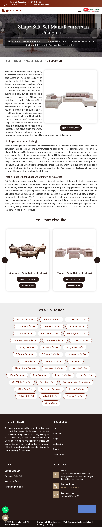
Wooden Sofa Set (25, 319)
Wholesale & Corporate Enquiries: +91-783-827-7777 (26, 5)
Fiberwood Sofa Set (14, 487)
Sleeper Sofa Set (75, 396)
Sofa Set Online (76, 326)
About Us (57, 433)
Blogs (55, 438)
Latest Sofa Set (77, 389)
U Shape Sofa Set (26, 326)
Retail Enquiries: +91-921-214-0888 (26, 2)
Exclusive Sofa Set (55, 340)
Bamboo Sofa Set (53, 361)
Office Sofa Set (24, 389)
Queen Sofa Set (80, 340)
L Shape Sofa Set (76, 319)
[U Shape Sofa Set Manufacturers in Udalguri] (70, 96)
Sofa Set (18, 61)
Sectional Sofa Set (54, 368)
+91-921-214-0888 (70, 487)
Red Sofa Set (85, 375)
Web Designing (69, 522)
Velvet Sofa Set (50, 396)
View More (29, 285)
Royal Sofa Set (50, 347)
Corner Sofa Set (25, 333)
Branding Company (45, 524)
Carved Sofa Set (12, 471)
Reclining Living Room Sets (76, 382)
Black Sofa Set (79, 368)
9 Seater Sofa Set (77, 354)
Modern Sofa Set (35, 61)
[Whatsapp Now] (5, 509)
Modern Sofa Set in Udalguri (74, 273)
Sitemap (56, 449)
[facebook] (87, 509)
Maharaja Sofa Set (76, 333)
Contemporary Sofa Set (25, 340)
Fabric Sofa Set (26, 396)
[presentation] (5, 260)
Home (7, 61)
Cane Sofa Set (29, 361)
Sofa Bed (75, 361)
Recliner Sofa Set (49, 333)
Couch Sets (51, 403)
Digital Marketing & (85, 522)
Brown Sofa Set (63, 375)
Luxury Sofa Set (27, 347)
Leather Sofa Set (52, 326)
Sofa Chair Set (47, 382)
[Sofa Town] (91, 10)
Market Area (58, 454)
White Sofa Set (17, 375)
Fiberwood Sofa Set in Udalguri (27, 273)
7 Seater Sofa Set (51, 354)
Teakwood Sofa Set (51, 389)
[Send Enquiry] (5, 517)
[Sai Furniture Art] (13, 10)
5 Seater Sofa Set (25, 354)
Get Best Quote (72, 128)
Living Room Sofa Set (26, 368)
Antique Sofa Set (51, 319)
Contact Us (58, 444)
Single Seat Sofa (75, 347)
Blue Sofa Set (40, 375)
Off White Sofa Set (21, 382)
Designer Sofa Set (13, 476)
